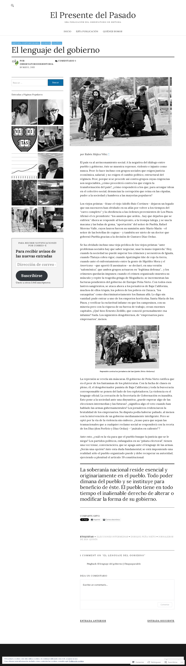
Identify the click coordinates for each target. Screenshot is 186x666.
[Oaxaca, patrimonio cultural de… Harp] (24, 220)
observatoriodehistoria (37, 64)
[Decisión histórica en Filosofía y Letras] (50, 220)
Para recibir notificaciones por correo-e (37, 244)
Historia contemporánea (26, 43)
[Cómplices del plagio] (24, 112)
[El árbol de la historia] (24, 193)
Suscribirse (31, 275)
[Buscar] (12, 5)
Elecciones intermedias (112, 536)
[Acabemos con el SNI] (50, 139)
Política (56, 43)
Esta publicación (87, 31)
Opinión (46, 43)
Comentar (165, 604)
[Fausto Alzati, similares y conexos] (24, 139)
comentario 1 (67, 60)
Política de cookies (76, 661)
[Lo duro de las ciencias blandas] (50, 112)
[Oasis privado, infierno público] (50, 193)
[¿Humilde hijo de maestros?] (50, 166)
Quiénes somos (112, 31)
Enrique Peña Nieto (143, 536)
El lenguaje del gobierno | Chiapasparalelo (119, 563)
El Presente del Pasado (93, 15)
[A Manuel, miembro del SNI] (24, 166)
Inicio (67, 31)
